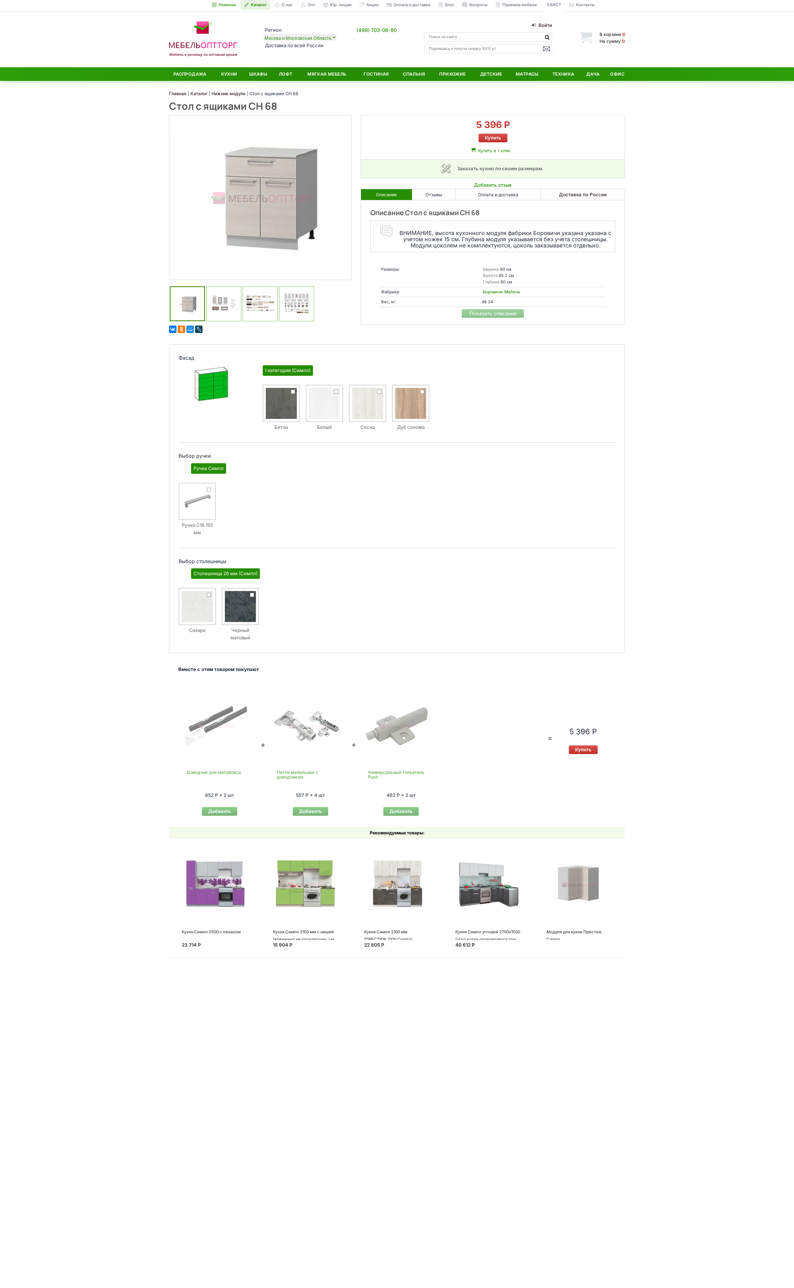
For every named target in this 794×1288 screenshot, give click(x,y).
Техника (563, 74)
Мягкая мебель (326, 74)
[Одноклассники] (181, 329)
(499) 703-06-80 (376, 30)
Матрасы (527, 74)
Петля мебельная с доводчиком (297, 774)
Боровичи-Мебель (501, 291)
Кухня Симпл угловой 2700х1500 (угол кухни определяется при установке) (487, 939)
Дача (593, 74)
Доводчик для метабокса (213, 772)
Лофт (285, 74)
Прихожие (452, 74)
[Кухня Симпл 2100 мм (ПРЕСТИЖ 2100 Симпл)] (397, 883)
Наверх (778, 1270)
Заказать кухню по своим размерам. (500, 168)
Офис (617, 74)
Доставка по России (583, 195)
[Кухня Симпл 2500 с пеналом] (215, 883)
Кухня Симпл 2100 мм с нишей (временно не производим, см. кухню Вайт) (304, 939)
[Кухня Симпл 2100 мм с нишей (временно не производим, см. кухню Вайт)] (306, 883)
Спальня (414, 74)
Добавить (219, 811)
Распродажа (190, 74)
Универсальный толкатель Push (396, 774)
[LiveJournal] (199, 329)
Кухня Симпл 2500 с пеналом (211, 931)
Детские (491, 74)
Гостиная (376, 74)
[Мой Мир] (190, 329)
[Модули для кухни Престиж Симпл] (579, 883)
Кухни (229, 74)
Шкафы (258, 74)
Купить (493, 138)
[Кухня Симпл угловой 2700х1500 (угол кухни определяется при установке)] (488, 883)
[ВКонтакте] (172, 329)
